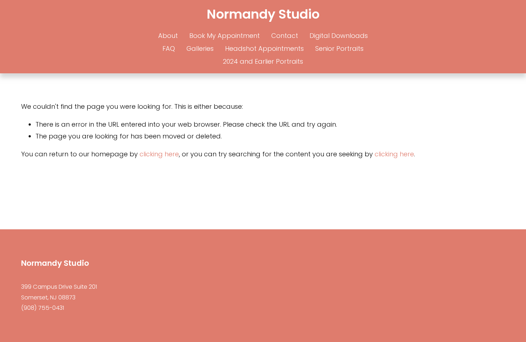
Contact (284, 35)
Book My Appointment (224, 35)
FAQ (168, 48)
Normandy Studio (263, 14)
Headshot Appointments (264, 48)
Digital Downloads (339, 35)
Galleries (200, 48)
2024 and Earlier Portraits (263, 61)
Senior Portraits (339, 48)
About (168, 35)
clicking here (159, 154)
